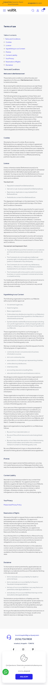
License (8, 45)
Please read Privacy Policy (13, 505)
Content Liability (11, 55)
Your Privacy (10, 58)
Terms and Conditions (12, 39)
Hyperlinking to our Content (15, 49)
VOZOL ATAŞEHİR (24, 671)
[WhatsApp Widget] (5, 672)
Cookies (9, 42)
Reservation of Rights (13, 62)
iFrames (8, 52)
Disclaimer (9, 65)
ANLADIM (24, 676)
